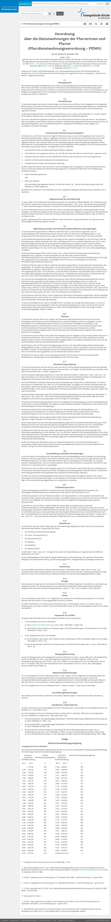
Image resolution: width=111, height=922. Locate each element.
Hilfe (54, 920)
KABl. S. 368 (46, 66)
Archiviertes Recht (39, 4)
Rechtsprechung (53, 4)
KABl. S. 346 (71, 66)
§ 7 (70, 588)
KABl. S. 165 (34, 64)
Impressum (14, 920)
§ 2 (73, 204)
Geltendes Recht (25, 4)
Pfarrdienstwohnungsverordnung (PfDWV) (40, 24)
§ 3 (42, 371)
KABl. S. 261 (72, 68)
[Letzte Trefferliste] (54, 14)
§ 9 (61, 685)
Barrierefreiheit (44, 920)
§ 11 (54, 269)
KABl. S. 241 (91, 66)
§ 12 (75, 685)
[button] (107, 4)
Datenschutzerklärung (29, 920)
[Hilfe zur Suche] (49, 14)
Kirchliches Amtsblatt (68, 4)
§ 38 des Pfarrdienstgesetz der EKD (91, 870)
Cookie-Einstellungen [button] (65, 920)
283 (43, 64)
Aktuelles (100, 4)
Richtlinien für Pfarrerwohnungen (42, 625)
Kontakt (5, 920)
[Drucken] (107, 24)
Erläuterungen (82, 4)
